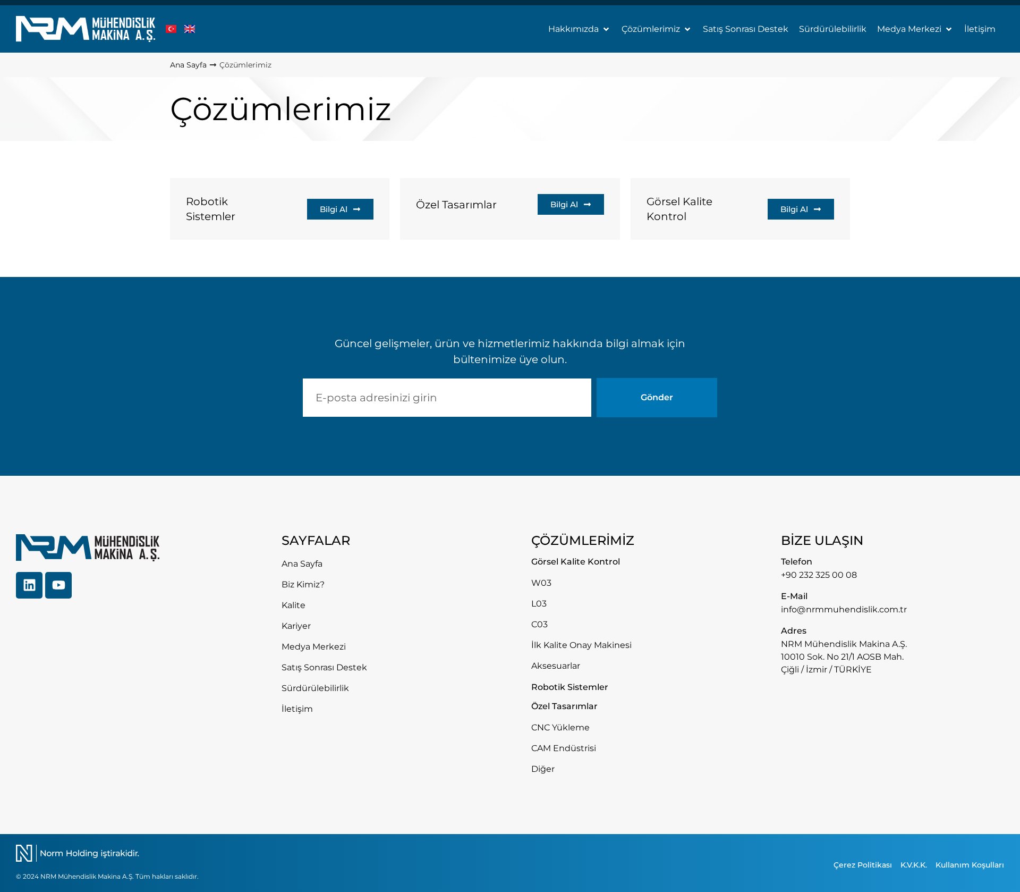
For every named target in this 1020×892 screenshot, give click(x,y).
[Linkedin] (29, 585)
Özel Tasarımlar (456, 204)
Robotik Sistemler (210, 209)
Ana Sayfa (188, 65)
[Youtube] (58, 585)
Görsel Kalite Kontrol (679, 209)
